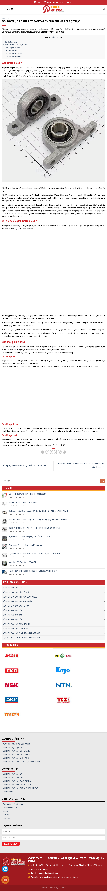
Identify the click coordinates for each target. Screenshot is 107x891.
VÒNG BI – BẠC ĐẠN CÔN (13, 774)
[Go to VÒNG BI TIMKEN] (12, 714)
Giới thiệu (6, 818)
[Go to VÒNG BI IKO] (12, 670)
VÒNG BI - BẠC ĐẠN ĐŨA (12, 610)
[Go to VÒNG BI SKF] (12, 700)
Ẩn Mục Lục (57, 37)
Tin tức (6, 811)
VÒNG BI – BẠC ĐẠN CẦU (13, 748)
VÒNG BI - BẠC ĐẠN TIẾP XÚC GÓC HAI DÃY (20, 597)
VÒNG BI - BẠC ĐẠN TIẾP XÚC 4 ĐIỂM (17, 601)
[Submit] (102, 481)
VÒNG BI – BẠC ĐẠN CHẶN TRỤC (16, 758)
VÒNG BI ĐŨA (8, 792)
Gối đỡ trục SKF (13, 50)
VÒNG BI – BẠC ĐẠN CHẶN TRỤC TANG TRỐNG (22, 762)
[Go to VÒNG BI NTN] (63, 685)
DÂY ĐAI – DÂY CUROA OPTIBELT (16, 744)
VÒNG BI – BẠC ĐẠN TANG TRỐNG (17, 781)
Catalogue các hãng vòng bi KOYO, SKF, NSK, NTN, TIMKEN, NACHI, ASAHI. (39, 511)
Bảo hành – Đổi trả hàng (13, 804)
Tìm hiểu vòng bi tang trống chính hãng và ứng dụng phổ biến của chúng (38, 519)
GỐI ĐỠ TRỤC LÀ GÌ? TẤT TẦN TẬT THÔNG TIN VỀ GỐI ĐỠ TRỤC (34, 528)
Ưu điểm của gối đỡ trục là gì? (15, 45)
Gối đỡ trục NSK (13, 56)
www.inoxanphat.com (69, 877)
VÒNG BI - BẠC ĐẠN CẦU (12, 588)
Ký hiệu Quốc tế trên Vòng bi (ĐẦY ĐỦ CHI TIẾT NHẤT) (27, 465)
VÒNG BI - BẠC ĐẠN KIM (12, 615)
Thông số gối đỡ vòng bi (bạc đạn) (23, 502)
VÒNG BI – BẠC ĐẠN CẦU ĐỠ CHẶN (17, 751)
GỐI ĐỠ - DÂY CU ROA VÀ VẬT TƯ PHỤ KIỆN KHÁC (23, 638)
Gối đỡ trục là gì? (10, 42)
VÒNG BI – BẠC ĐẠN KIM (13, 778)
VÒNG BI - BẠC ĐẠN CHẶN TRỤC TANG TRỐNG (21, 633)
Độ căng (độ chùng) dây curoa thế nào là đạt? (27, 494)
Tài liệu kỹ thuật (8, 18)
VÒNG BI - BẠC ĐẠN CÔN (12, 620)
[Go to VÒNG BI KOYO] (63, 670)
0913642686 (43, 869)
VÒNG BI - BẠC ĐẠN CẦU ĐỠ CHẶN (16, 592)
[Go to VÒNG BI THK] (63, 700)
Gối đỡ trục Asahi (14, 53)
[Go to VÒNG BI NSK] (12, 685)
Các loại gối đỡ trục (11, 48)
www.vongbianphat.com (49, 877)
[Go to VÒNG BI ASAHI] (12, 655)
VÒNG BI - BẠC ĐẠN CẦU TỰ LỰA (16, 606)
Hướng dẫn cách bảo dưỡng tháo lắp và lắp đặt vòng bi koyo (33, 571)
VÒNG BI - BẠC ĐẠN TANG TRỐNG (16, 624)
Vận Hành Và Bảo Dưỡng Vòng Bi (22, 562)
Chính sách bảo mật (11, 808)
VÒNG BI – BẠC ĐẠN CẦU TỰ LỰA (16, 755)
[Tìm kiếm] (104, 9)
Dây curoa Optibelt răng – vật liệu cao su (25, 545)
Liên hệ (6, 815)
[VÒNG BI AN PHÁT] (53, 9)
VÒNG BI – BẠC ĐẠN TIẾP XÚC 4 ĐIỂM (18, 785)
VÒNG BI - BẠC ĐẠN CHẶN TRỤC (16, 629)
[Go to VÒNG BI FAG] (63, 656)
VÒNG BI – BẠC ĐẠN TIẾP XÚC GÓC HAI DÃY (20, 788)
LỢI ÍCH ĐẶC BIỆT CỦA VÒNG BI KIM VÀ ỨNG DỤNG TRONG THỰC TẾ (36, 554)
